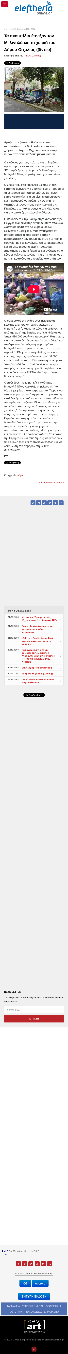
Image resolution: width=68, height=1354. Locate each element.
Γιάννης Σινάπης (32, 55)
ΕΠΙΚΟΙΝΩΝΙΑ (51, 1311)
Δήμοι (20, 475)
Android (40, 1283)
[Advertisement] (34, 789)
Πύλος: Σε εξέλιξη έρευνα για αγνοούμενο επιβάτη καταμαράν (37, 629)
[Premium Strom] (34, 121)
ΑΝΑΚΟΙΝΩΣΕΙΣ (33, 1311)
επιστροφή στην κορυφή (51, 482)
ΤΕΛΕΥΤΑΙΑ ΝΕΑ (19, 611)
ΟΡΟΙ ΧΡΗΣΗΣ (54, 1306)
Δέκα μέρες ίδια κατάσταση (37, 667)
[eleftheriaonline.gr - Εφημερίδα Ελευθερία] (34, 8)
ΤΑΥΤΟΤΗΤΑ (15, 1311)
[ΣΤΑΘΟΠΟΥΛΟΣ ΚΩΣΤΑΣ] (34, 1325)
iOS (25, 1283)
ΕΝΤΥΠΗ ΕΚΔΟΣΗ (34, 1296)
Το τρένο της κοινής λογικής (37, 673)
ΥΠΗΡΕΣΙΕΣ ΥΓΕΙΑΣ (33, 1306)
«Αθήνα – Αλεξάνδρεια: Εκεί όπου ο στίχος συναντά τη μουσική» (37, 641)
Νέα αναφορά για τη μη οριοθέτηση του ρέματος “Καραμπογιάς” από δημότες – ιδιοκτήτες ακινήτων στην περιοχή (39, 656)
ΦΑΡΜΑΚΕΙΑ (13, 1306)
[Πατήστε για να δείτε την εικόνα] (34, 89)
